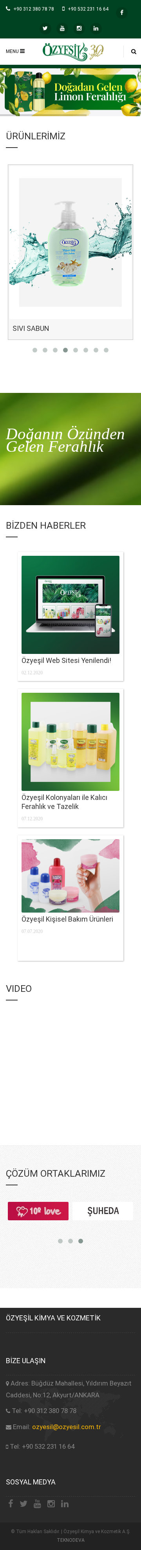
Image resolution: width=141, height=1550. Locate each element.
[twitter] (45, 29)
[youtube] (62, 29)
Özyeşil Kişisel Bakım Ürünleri (67, 919)
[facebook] (122, 13)
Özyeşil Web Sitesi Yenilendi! (66, 660)
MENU (13, 51)
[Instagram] (79, 29)
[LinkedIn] (96, 29)
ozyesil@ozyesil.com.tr (66, 1427)
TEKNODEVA (71, 1540)
